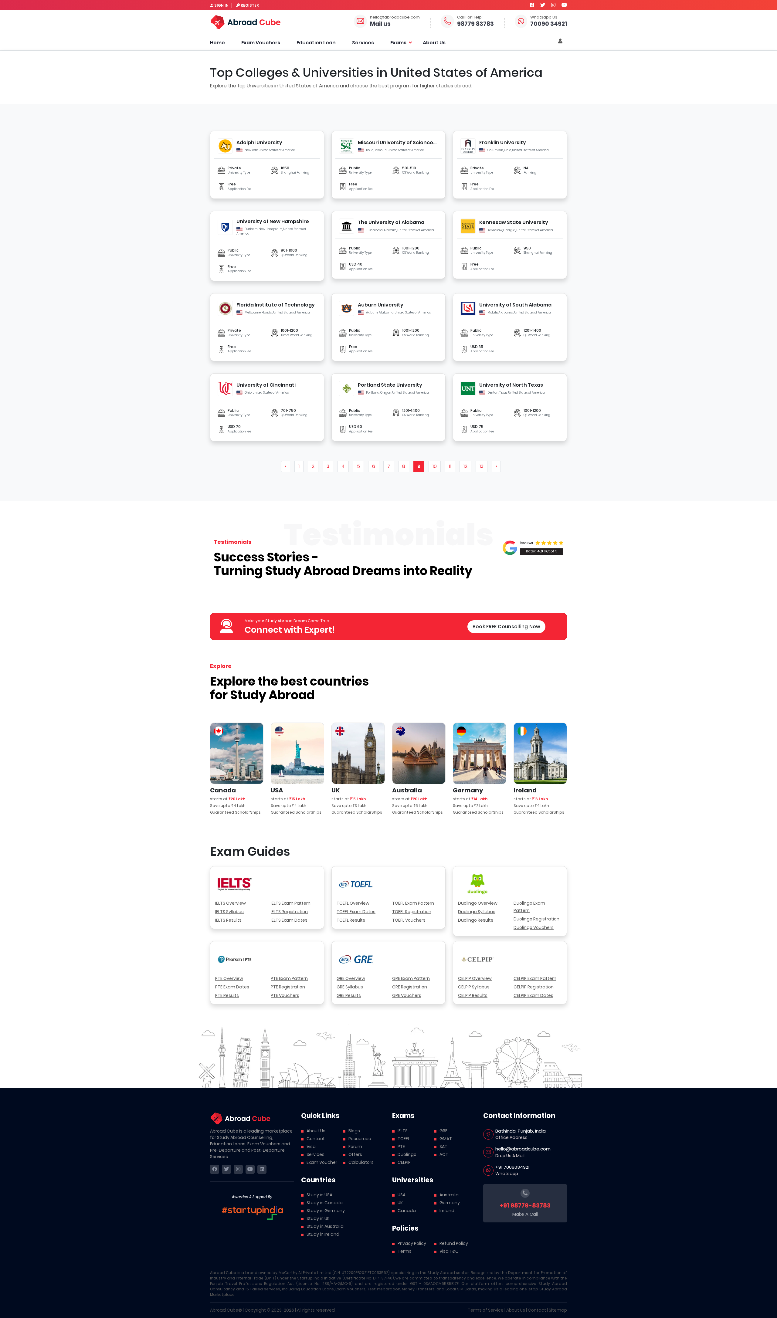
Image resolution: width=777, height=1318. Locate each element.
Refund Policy (453, 1243)
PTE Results (227, 995)
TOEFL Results (351, 920)
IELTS (403, 1131)
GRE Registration (409, 987)
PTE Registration (288, 987)
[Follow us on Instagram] (553, 5)
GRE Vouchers (406, 995)
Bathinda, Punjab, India (520, 1131)
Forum (355, 1147)
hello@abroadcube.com (395, 17)
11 (450, 466)
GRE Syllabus (350, 987)
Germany (449, 1203)
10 (435, 466)
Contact (316, 1139)
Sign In (221, 5)
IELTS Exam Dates (289, 920)
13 (482, 466)
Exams (398, 42)
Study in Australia (325, 1226)
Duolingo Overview (477, 903)
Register (250, 5)
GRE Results (349, 995)
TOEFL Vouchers (409, 920)
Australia (449, 1195)
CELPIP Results (472, 995)
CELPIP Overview (475, 978)
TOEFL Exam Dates (356, 912)
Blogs (354, 1131)
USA (401, 1195)
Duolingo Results (475, 920)
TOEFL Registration (411, 912)
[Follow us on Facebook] (532, 5)
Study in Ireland (323, 1234)
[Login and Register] (560, 41)
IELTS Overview (230, 903)
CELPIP (404, 1162)
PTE (401, 1147)
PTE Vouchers (285, 995)
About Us (434, 42)
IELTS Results (228, 920)
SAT (443, 1147)
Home (217, 42)
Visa (311, 1147)
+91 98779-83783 (525, 1205)
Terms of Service (486, 1310)
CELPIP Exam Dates (533, 995)
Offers (355, 1154)
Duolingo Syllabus (476, 912)
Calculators (361, 1162)
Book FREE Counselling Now (507, 626)
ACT (443, 1154)
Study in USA (319, 1195)
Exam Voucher (322, 1162)
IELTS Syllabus (229, 912)
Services (363, 42)
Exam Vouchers (260, 42)
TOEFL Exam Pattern (413, 903)
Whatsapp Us (543, 17)
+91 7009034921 (512, 1167)
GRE (443, 1131)
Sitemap (558, 1310)
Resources (359, 1139)
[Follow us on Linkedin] (261, 1169)
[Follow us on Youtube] (564, 5)
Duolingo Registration (536, 919)
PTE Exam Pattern (289, 978)
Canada (407, 1211)
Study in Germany (326, 1211)
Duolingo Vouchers (534, 927)
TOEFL (404, 1139)
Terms (405, 1251)
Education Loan (316, 42)
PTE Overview (229, 978)
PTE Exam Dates (232, 987)
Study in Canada (325, 1203)
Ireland (446, 1211)
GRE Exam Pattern (411, 978)
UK (400, 1203)
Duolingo (407, 1154)
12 (465, 466)
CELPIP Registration (534, 987)
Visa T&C (449, 1251)
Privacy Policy (412, 1243)
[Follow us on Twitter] (542, 5)
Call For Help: (470, 17)
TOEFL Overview (353, 903)
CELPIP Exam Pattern (535, 978)
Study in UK (318, 1218)
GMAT (445, 1139)
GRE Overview (351, 978)
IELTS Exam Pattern (290, 903)
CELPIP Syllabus (474, 987)
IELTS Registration (289, 912)
